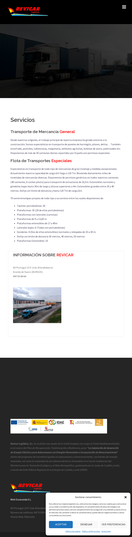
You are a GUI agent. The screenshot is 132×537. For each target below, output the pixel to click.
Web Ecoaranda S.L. (20, 499)
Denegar (86, 524)
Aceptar (60, 524)
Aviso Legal (106, 531)
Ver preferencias (113, 524)
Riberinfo (29, 516)
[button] (125, 497)
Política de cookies (73, 531)
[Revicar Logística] (28, 11)
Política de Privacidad (91, 531)
